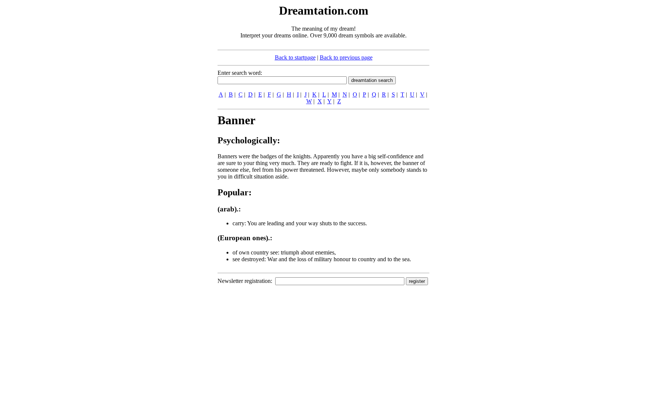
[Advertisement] (172, 115)
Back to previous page (346, 57)
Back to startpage (295, 57)
